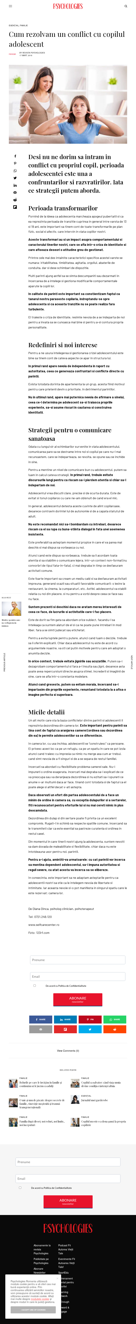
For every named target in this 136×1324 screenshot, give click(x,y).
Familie (24, 25)
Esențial (14, 25)
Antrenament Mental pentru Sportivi (66, 1282)
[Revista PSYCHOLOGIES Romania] (68, 6)
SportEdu (63, 1272)
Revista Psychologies (33, 52)
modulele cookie (40, 1299)
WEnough (63, 1301)
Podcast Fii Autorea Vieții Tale (65, 1249)
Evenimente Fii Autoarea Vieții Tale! (66, 1263)
